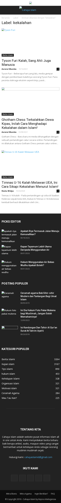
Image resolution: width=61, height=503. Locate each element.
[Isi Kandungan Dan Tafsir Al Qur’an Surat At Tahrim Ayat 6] (10, 330)
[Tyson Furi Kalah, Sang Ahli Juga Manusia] (30, 42)
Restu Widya (8, 191)
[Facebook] (14, 478)
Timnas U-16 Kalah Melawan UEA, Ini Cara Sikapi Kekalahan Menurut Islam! (30, 185)
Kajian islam (8, 364)
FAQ (53, 493)
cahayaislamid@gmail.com (38, 457)
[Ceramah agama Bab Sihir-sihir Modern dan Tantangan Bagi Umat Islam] (10, 297)
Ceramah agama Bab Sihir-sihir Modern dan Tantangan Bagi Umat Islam (38, 296)
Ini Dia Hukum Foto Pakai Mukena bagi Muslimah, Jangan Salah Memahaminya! (37, 313)
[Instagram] (22, 478)
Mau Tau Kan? (9, 397)
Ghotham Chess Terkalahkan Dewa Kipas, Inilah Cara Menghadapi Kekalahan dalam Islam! (28, 124)
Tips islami (7, 368)
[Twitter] (38, 478)
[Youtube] (47, 478)
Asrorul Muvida (9, 69)
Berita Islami (8, 55)
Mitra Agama (26, 493)
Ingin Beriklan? (41, 493)
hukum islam (8, 373)
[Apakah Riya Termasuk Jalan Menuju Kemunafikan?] (10, 236)
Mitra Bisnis (11, 493)
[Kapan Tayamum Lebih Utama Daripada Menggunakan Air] (10, 250)
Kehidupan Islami (11, 378)
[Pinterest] (30, 478)
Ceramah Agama (10, 393)
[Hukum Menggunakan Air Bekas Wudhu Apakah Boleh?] (10, 267)
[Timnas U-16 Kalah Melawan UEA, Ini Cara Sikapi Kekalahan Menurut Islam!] (30, 164)
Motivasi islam (9, 388)
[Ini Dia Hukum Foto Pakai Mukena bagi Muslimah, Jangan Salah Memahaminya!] (10, 314)
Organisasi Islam (10, 383)
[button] (56, 10)
